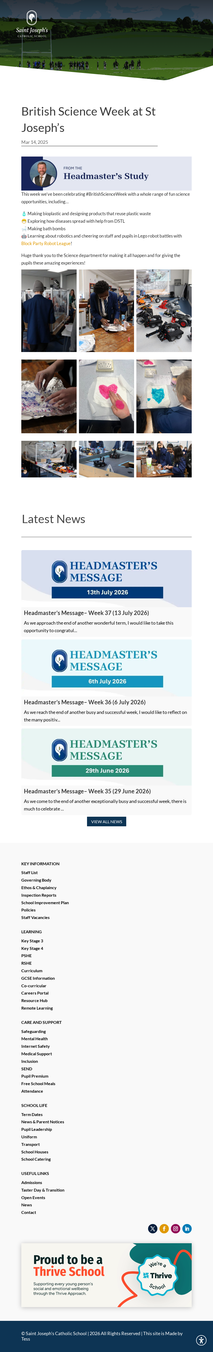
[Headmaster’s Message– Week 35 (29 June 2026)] (106, 757)
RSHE (26, 963)
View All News (106, 821)
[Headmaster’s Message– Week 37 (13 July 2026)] (106, 578)
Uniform (29, 1136)
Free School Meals (38, 1083)
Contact (28, 1212)
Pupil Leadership (36, 1129)
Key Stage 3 (32, 940)
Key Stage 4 (32, 948)
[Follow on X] (152, 1228)
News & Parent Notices (42, 1121)
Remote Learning (37, 1007)
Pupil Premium (34, 1075)
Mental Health (34, 1038)
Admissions (31, 1182)
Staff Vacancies (35, 917)
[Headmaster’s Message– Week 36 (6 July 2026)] (106, 668)
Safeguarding (33, 1031)
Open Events (33, 1197)
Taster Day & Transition (42, 1189)
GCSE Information (38, 978)
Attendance (32, 1091)
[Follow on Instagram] (175, 1228)
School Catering (36, 1159)
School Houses (34, 1151)
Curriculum (31, 970)
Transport (30, 1144)
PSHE (26, 955)
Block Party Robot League (46, 243)
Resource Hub (34, 1000)
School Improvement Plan (45, 902)
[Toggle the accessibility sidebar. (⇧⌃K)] (201, 1340)
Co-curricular (33, 985)
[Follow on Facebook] (164, 1228)
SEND (26, 1068)
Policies (28, 909)
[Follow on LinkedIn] (187, 1228)
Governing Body (36, 879)
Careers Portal (35, 992)
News (26, 1204)
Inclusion (29, 1061)
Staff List (29, 872)
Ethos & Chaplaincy (39, 887)
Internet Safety (35, 1046)
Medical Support (36, 1053)
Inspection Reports (38, 895)
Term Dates (32, 1114)
